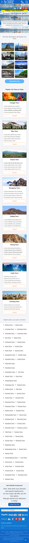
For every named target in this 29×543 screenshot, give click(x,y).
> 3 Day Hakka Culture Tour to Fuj (12, 169)
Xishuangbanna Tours (11, 457)
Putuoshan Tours (10, 406)
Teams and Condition (17, 534)
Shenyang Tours (21, 419)
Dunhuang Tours (10, 342)
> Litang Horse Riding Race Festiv (12, 134)
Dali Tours (8, 337)
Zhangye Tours (9, 479)
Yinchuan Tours (19, 466)
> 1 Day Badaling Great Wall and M (12, 219)
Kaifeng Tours (9, 389)
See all (14, 116)
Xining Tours (8, 462)
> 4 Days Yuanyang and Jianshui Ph (12, 306)
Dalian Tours (17, 337)
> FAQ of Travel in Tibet (9, 140)
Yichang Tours (9, 470)
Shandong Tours (10, 423)
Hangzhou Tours (10, 359)
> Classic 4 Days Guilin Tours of (11, 278)
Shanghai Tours (9, 419)
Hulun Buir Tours (10, 363)
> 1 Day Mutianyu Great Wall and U (12, 225)
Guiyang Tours (19, 350)
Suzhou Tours (21, 423)
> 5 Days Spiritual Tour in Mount (11, 106)
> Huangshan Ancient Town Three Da (12, 197)
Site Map (17, 535)
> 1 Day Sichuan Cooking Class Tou (12, 108)
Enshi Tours (8, 346)
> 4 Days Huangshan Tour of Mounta (12, 191)
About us (2, 534)
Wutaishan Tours (10, 445)
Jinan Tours (19, 376)
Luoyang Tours (19, 397)
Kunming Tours (9, 393)
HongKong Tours (10, 367)
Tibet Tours (8, 432)
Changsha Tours (10, 333)
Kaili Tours (19, 389)
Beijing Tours (9, 325)
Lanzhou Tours (21, 393)
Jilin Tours (21, 372)
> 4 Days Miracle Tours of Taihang (12, 254)
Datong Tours (21, 342)
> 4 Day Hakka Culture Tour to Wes (12, 167)
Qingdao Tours (20, 410)
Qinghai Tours (9, 410)
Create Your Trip (14, 504)
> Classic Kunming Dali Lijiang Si (11, 309)
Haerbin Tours (22, 355)
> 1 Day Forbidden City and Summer (12, 221)
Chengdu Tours (9, 329)
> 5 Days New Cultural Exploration (12, 248)
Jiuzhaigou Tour (9, 385)
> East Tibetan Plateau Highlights (11, 136)
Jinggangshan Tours (11, 380)
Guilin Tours (8, 350)
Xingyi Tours (8, 466)
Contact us (8, 534)
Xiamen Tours (9, 453)
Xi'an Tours (24, 457)
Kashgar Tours (21, 385)
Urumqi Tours (9, 440)
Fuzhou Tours (19, 346)
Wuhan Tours (23, 449)
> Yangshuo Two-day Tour (10, 276)
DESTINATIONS (11, 5)
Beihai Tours (19, 325)
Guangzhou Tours (10, 355)
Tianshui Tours (18, 432)
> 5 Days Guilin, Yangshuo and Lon (12, 282)
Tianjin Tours (8, 436)
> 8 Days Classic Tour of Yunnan (11, 304)
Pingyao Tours (22, 406)
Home (3, 5)
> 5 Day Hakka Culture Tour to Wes (12, 165)
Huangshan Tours (10, 372)
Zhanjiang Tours (22, 475)
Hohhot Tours (21, 359)
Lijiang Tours (8, 397)
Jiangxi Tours (9, 376)
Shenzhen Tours (9, 427)
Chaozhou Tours (22, 333)
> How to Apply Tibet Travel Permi (11, 138)
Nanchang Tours (10, 402)
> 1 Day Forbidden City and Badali (12, 223)
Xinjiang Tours (19, 462)
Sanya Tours (22, 415)
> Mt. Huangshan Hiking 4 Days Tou (12, 195)
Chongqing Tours (22, 329)
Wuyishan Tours (20, 440)
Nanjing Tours (21, 402)
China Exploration (9, 2)
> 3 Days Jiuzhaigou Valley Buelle (11, 112)
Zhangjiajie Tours (10, 475)
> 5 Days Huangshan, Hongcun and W (13, 193)
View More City (14, 81)
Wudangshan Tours (10, 449)
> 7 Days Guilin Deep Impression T (12, 280)
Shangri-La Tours (22, 427)
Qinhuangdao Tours (10, 415)
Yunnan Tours (20, 470)
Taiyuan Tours (19, 436)
